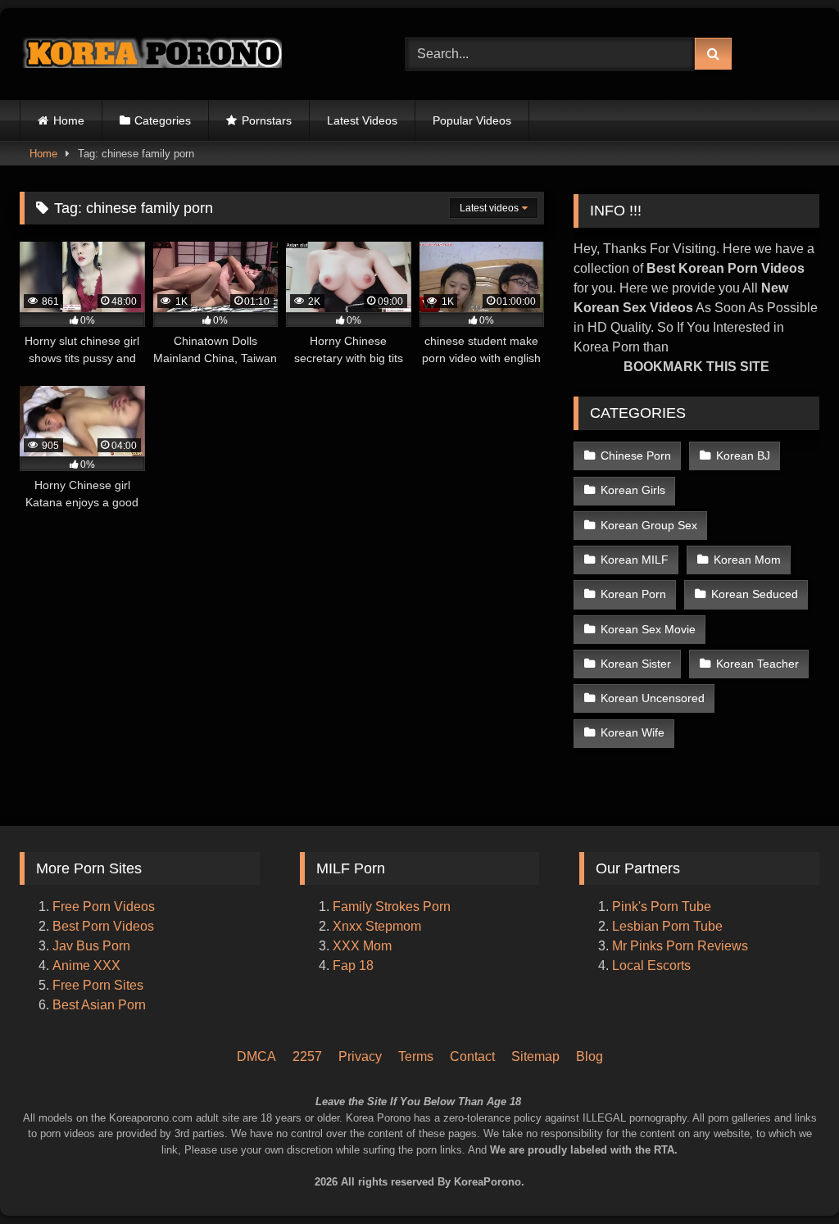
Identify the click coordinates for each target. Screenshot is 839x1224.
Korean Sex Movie (648, 629)
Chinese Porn (636, 455)
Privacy (360, 1056)
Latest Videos (362, 120)
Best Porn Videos (103, 926)
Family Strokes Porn (392, 906)
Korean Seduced (754, 594)
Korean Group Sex (649, 525)
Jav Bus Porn (91, 946)
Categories (162, 120)
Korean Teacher (757, 663)
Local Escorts (651, 965)
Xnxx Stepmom (377, 926)
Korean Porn (633, 594)
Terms (415, 1056)
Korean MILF (635, 559)
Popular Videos (472, 120)
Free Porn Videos (103, 906)
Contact (472, 1056)
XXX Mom (364, 946)
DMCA (256, 1056)
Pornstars (267, 120)
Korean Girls (633, 489)
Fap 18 (353, 965)
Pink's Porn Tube (661, 906)
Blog (589, 1056)
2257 (307, 1056)
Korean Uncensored (653, 698)
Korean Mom (747, 559)
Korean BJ (743, 455)
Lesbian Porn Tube (667, 926)
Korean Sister (636, 663)
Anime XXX (86, 965)
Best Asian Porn (99, 1005)
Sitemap (535, 1056)
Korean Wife (632, 732)
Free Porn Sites (97, 985)
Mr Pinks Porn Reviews (681, 946)
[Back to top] (805, 1142)
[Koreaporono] (187, 54)
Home (68, 120)
